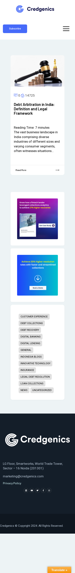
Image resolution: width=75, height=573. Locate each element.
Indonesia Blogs (31, 356)
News (24, 390)
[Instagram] (49, 490)
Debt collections (32, 323)
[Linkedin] (25, 490)
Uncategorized (42, 390)
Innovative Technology (35, 363)
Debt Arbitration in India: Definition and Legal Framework (34, 108)
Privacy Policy (12, 483)
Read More (21, 170)
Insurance (27, 370)
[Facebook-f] (43, 490)
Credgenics (7, 525)
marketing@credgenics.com (23, 476)
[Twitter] (37, 490)
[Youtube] (31, 490)
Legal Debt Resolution (35, 376)
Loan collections (32, 383)
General (26, 350)
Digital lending (30, 343)
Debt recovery (30, 329)
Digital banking (31, 336)
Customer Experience (34, 316)
